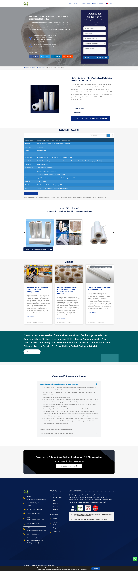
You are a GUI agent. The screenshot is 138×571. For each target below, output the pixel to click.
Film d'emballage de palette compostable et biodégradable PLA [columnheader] (53, 140)
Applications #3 (78, 112)
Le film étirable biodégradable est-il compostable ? (99, 288)
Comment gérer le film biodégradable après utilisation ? (56, 429)
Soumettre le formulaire (96, 57)
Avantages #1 (77, 104)
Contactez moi (32, 352)
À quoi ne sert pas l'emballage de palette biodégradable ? (57, 433)
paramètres (83, 569)
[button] (79, 3)
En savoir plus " (31, 316)
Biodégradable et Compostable (37, 67)
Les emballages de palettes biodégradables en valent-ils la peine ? (59, 384)
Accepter (96, 568)
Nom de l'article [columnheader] (29, 140)
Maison (26, 67)
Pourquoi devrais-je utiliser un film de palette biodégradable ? (37, 289)
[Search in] (111, 135)
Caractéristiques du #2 (80, 108)
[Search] (108, 135)
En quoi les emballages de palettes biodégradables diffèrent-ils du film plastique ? (67, 290)
